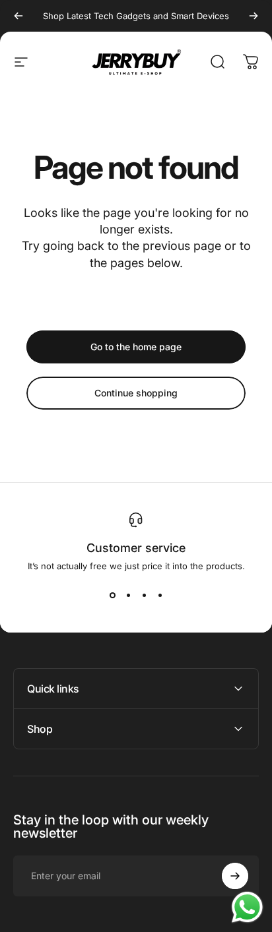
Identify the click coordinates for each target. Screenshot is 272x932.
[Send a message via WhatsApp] (247, 907)
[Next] (253, 16)
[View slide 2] (128, 595)
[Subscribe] (235, 876)
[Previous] (18, 16)
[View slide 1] (112, 595)
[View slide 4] (160, 595)
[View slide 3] (144, 595)
